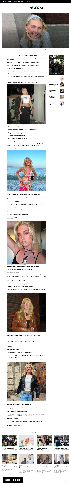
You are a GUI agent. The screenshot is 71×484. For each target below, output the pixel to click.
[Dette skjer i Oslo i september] (56, 65)
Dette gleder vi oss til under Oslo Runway (61, 467)
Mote (38, 446)
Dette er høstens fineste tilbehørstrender (53, 85)
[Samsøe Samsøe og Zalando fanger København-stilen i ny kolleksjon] (62, 103)
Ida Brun (29, 12)
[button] (50, 2)
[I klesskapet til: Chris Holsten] (62, 91)
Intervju (37, 6)
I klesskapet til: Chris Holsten (60, 448)
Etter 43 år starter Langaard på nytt (52, 97)
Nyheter (4, 446)
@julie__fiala (25, 124)
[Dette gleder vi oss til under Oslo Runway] (61, 459)
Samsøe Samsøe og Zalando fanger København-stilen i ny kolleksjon (52, 103)
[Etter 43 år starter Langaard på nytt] (62, 97)
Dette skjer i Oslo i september (56, 71)
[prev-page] (61, 56)
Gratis (33, 6)
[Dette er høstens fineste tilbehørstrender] (62, 84)
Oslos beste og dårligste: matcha (53, 79)
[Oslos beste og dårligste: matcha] (62, 78)
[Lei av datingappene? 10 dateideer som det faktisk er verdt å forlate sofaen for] (44, 459)
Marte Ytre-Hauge (52, 73)
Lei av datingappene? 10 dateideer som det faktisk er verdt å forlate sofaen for (44, 467)
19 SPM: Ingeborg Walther (16, 425)
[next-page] (62, 56)
